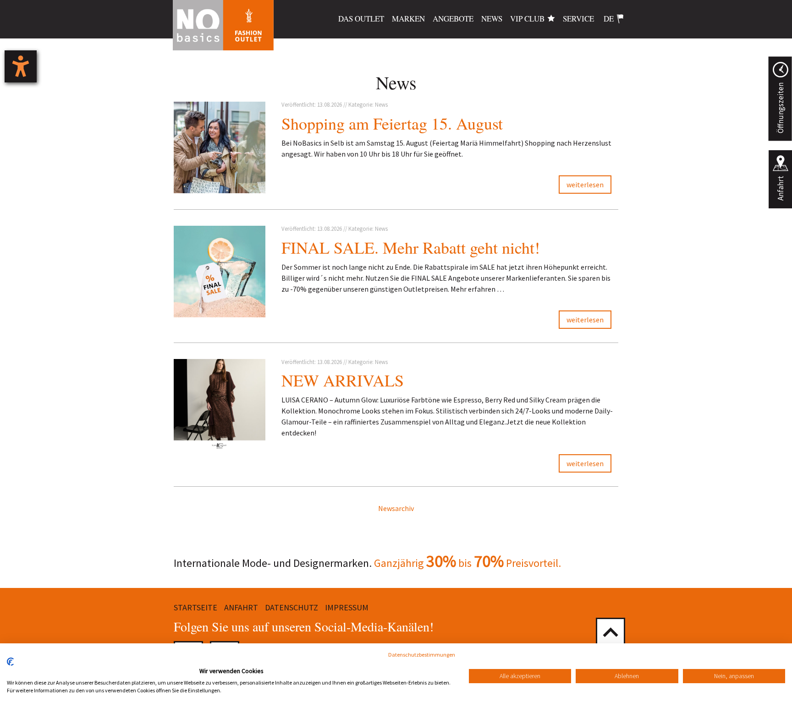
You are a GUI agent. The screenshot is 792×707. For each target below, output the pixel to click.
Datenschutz (291, 607)
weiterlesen (585, 184)
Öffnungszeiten (780, 107)
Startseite (195, 607)
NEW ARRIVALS (342, 380)
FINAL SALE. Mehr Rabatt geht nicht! (410, 247)
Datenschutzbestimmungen (421, 654)
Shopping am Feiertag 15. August (392, 123)
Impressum (346, 607)
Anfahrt (781, 188)
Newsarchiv (396, 508)
